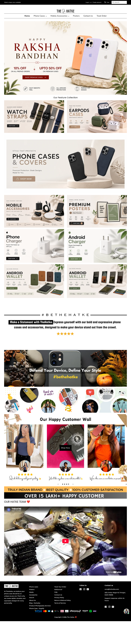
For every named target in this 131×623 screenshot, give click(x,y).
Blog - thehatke (34, 603)
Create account (97, 2)
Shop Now (65, 448)
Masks (31, 592)
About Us (32, 600)
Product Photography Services (40, 606)
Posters (76, 16)
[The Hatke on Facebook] (81, 589)
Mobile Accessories (59, 16)
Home (27, 16)
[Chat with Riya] (126, 611)
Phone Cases (39, 16)
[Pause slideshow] (126, 484)
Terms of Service (60, 603)
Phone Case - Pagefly (36, 608)
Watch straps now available (12, 2)
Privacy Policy (59, 597)
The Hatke (70, 617)
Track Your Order (60, 587)
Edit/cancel (58, 589)
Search (31, 597)
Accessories (33, 595)
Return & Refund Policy (62, 600)
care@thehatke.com (112, 589)
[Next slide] (73, 484)
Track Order (102, 16)
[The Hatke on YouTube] (88, 589)
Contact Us (88, 16)
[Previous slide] (58, 484)
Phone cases (33, 587)
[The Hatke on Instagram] (84, 589)
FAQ (55, 592)
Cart (108, 2)
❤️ (76, 617)
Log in (87, 2)
